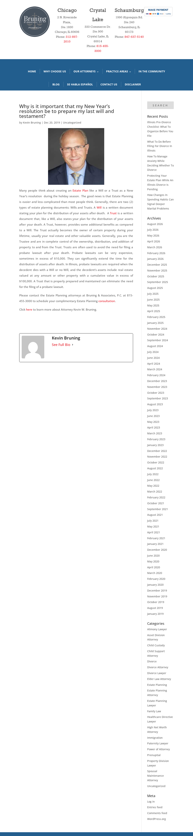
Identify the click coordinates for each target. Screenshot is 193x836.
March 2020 (154, 573)
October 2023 (155, 392)
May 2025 (153, 305)
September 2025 (157, 282)
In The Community (152, 71)
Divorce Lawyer (156, 673)
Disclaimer (133, 84)
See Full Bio (61, 345)
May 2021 (153, 526)
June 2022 (153, 480)
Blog (56, 84)
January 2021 (155, 544)
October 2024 (155, 334)
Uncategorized (72, 122)
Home (32, 71)
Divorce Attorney (157, 667)
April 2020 (153, 567)
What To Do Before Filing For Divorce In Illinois (159, 146)
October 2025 (155, 276)
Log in (151, 801)
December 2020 (157, 549)
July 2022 (153, 474)
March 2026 (154, 247)
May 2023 (153, 422)
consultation (106, 301)
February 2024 (156, 375)
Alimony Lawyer (157, 629)
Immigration (155, 737)
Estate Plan (80, 190)
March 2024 (154, 369)
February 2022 (156, 497)
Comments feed (157, 813)
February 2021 (156, 538)
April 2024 (153, 363)
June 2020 (153, 555)
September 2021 (157, 509)
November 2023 (157, 387)
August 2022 (155, 468)
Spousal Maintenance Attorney (155, 775)
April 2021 (153, 532)
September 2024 (157, 340)
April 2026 (153, 241)
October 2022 (155, 462)
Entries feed (154, 807)
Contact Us (108, 84)
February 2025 (156, 317)
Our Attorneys (85, 71)
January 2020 (155, 584)
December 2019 (157, 590)
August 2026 (155, 224)
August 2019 (155, 608)
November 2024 (157, 328)
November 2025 (157, 270)
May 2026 (153, 235)
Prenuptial (154, 755)
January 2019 (155, 614)
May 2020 (153, 561)
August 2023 (155, 404)
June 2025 (153, 299)
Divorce (152, 661)
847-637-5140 (134, 37)
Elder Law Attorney (159, 679)
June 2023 (153, 416)
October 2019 (155, 602)
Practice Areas (117, 71)
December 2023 (157, 381)
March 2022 (154, 491)
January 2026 (155, 259)
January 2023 (155, 445)
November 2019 (157, 596)
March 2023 (154, 433)
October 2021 (155, 503)
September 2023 (157, 398)
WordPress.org (156, 819)
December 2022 (157, 451)
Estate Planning (157, 685)
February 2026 (156, 253)
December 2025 (157, 264)
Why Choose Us (55, 71)
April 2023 (153, 427)
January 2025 (155, 323)
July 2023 (153, 410)
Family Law (154, 711)
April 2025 (153, 311)
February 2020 (156, 579)
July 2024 (153, 352)
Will (99, 207)
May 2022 (153, 485)
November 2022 (157, 456)
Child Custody (156, 645)
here (29, 309)
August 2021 (155, 515)
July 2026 (153, 229)
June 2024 (153, 358)
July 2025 (153, 293)
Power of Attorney (158, 749)
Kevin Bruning (32, 122)
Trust (113, 213)
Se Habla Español (80, 84)
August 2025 (155, 288)
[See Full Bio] (72, 345)
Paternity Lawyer (157, 743)
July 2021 (153, 520)
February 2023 (156, 439)
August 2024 (155, 346)
